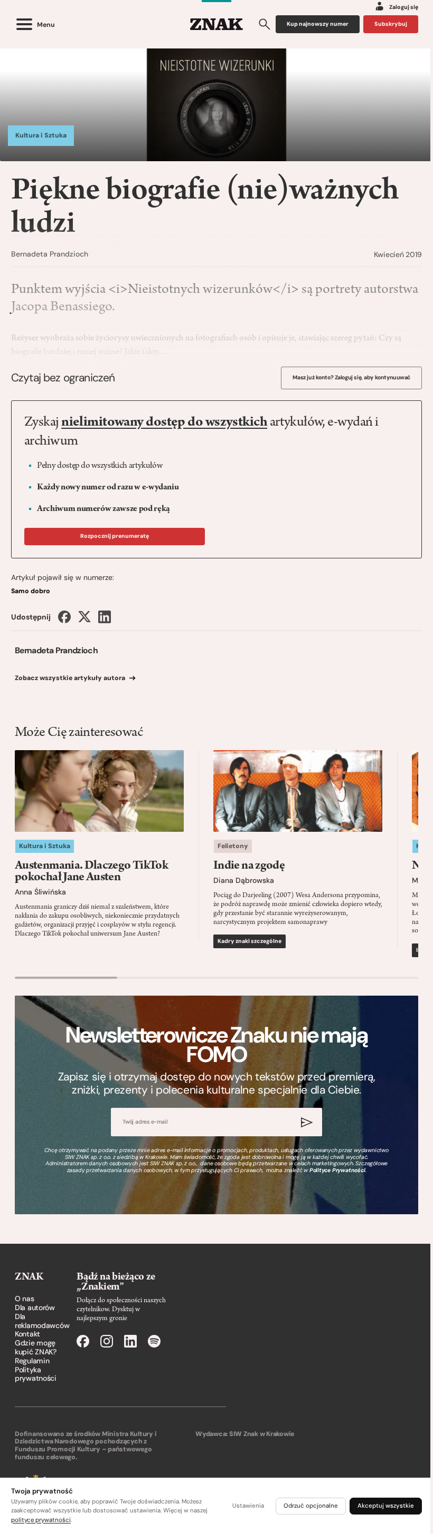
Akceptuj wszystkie (385, 1506)
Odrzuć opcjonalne (311, 1506)
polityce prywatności (41, 1520)
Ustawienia (248, 1506)
